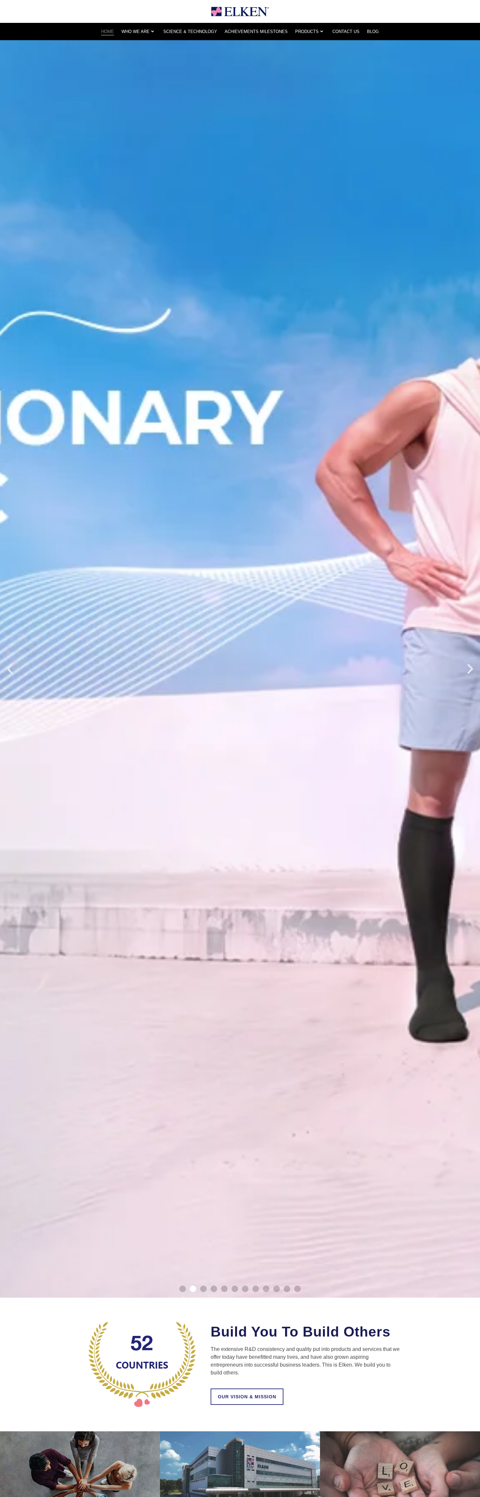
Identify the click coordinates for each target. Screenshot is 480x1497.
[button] (9, 668)
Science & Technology (190, 31)
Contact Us (346, 31)
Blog (373, 31)
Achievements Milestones (256, 31)
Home (107, 31)
